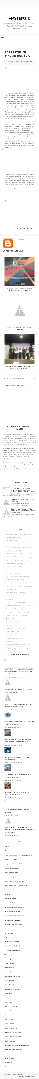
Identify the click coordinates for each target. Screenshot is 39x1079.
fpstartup (27, 534)
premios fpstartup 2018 (20, 560)
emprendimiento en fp (13, 534)
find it (8, 615)
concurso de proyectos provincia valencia (19, 586)
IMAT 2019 (27, 605)
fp (25, 596)
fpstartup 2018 (11, 553)
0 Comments (28, 62)
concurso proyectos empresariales (18, 576)
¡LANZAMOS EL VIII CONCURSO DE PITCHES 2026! (16, 758)
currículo (9, 612)
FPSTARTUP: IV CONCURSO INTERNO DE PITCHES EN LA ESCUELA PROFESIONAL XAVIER (22, 490)
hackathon (9, 628)
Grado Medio (10, 566)
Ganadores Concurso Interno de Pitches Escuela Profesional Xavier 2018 (23, 511)
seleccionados (11, 648)
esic (7, 560)
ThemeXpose (30, 1076)
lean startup (10, 583)
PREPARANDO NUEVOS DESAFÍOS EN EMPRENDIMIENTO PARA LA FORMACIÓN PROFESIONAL (19, 830)
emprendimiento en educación (16, 544)
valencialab (10, 599)
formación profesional (13, 550)
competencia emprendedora (15, 570)
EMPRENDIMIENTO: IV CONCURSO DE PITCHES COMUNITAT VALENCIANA (19, 289)
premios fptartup (11, 641)
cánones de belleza (22, 612)
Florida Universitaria (13, 605)
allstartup (24, 609)
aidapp (16, 609)
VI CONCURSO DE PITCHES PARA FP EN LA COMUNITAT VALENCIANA (19, 723)
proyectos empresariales (14, 563)
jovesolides (10, 632)
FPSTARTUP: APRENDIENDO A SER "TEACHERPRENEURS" (16, 793)
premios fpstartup (26, 553)
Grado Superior (23, 583)
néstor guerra (11, 635)
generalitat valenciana (13, 622)
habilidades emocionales (14, 625)
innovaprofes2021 (23, 628)
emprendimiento (11, 540)
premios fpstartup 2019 (14, 638)
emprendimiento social (13, 596)
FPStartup (19, 18)
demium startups (26, 557)
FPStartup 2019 (11, 557)
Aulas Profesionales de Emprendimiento (19, 602)
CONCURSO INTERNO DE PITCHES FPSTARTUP (16, 811)
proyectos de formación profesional (18, 645)
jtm (18, 632)
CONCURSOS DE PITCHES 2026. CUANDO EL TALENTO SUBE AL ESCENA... (19, 367)
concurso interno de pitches (15, 573)
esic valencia (27, 547)
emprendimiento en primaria (15, 592)
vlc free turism (24, 648)
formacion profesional (20, 615)
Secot (8, 609)
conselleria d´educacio (14, 589)
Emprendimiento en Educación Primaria (23, 500)
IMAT (20, 566)
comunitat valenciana (13, 537)
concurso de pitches (13, 547)
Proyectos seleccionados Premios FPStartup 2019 (19, 328)
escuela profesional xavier (15, 579)
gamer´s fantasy (11, 619)
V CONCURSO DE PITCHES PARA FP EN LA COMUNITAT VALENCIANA (19, 776)
